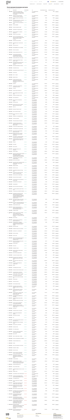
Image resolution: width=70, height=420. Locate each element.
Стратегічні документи (20, 417)
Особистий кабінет (61, 1)
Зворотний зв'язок (53, 1)
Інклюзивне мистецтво (17, 8)
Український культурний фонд (10, 8)
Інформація (56, 11)
